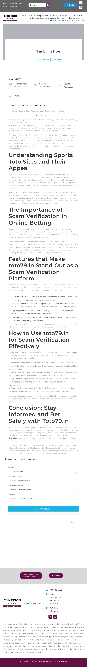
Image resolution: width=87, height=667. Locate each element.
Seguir (59, 59)
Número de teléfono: (15, 486)
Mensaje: (11, 495)
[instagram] (80, 7)
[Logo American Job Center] (33, 603)
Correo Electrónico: (15, 477)
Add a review (44, 59)
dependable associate (18, 438)
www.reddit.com (39, 307)
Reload (30, 498)
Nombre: (11, 467)
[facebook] (80, 2)
